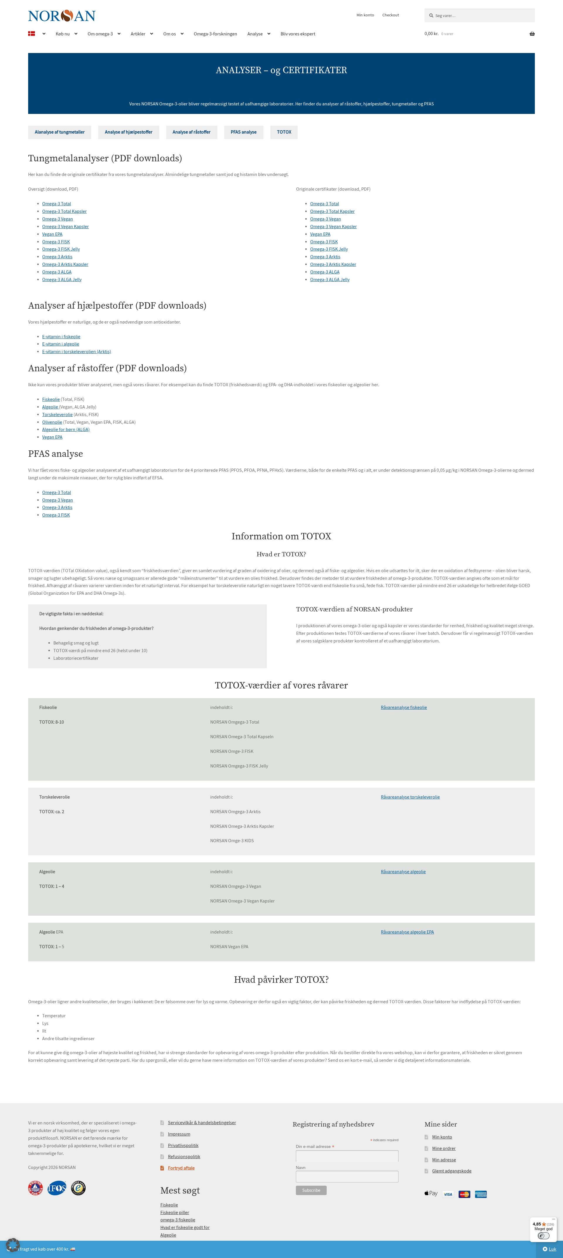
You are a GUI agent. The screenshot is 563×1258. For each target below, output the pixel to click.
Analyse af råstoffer (192, 132)
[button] (13, 1245)
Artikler (138, 34)
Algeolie (50, 407)
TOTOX (284, 132)
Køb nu (63, 34)
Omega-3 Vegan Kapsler (65, 227)
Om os (169, 34)
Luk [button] (552, 1249)
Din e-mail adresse (315, 1146)
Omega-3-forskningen (215, 34)
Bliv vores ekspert (298, 34)
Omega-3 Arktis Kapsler (65, 264)
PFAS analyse (244, 132)
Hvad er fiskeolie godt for (185, 1227)
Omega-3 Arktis (57, 257)
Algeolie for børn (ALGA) (66, 430)
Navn (301, 1167)
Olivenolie (52, 422)
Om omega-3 (100, 34)
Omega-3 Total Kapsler (64, 211)
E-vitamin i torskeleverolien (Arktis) (76, 352)
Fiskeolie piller (174, 1213)
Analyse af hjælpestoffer (128, 132)
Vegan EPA (52, 234)
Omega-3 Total (56, 204)
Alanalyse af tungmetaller (60, 132)
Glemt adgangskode (452, 1171)
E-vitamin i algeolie (60, 344)
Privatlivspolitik (183, 1145)
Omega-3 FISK (56, 242)
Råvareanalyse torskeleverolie (410, 797)
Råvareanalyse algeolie (403, 872)
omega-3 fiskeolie (177, 1220)
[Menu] (553, 1220)
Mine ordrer (444, 1148)
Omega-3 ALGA (57, 272)
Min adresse (444, 1160)
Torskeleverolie (57, 415)
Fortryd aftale (181, 1168)
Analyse (255, 34)
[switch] (544, 1235)
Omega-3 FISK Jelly (61, 249)
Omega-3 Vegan (57, 219)
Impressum (179, 1134)
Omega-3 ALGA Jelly (62, 280)
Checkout (390, 15)
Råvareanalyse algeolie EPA (407, 932)
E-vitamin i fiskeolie (61, 337)
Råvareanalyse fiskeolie (404, 707)
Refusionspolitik (184, 1157)
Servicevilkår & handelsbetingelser (202, 1123)
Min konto (365, 15)
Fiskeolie (51, 399)
